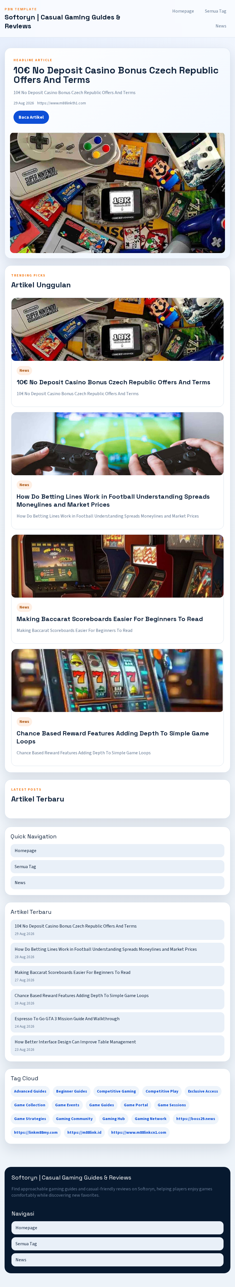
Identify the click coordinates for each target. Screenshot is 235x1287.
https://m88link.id (84, 1132)
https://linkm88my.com (36, 1132)
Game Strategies (30, 1119)
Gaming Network (151, 1119)
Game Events (67, 1105)
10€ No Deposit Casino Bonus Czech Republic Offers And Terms (113, 382)
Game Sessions (172, 1105)
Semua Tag (215, 11)
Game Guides (101, 1105)
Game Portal (136, 1105)
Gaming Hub (113, 1119)
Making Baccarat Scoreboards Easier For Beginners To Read (110, 619)
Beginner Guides (71, 1091)
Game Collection (29, 1105)
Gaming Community (74, 1119)
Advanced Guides (30, 1091)
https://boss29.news (195, 1119)
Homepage (183, 11)
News (221, 26)
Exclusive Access (203, 1091)
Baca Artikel (31, 117)
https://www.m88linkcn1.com (138, 1132)
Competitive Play (162, 1091)
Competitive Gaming (116, 1091)
